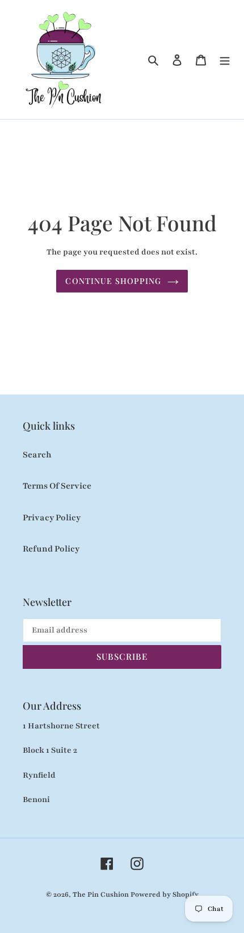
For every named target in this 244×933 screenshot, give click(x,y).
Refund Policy (51, 548)
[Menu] (225, 59)
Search (37, 454)
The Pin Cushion (102, 894)
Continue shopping (113, 280)
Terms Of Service (57, 485)
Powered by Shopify (165, 894)
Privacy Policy (52, 517)
